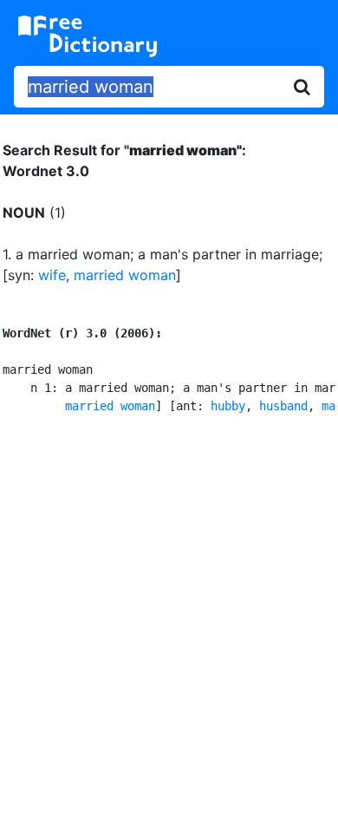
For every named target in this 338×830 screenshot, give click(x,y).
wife (52, 275)
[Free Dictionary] (87, 36)
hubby (228, 406)
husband (283, 406)
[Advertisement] (169, 619)
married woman (125, 275)
